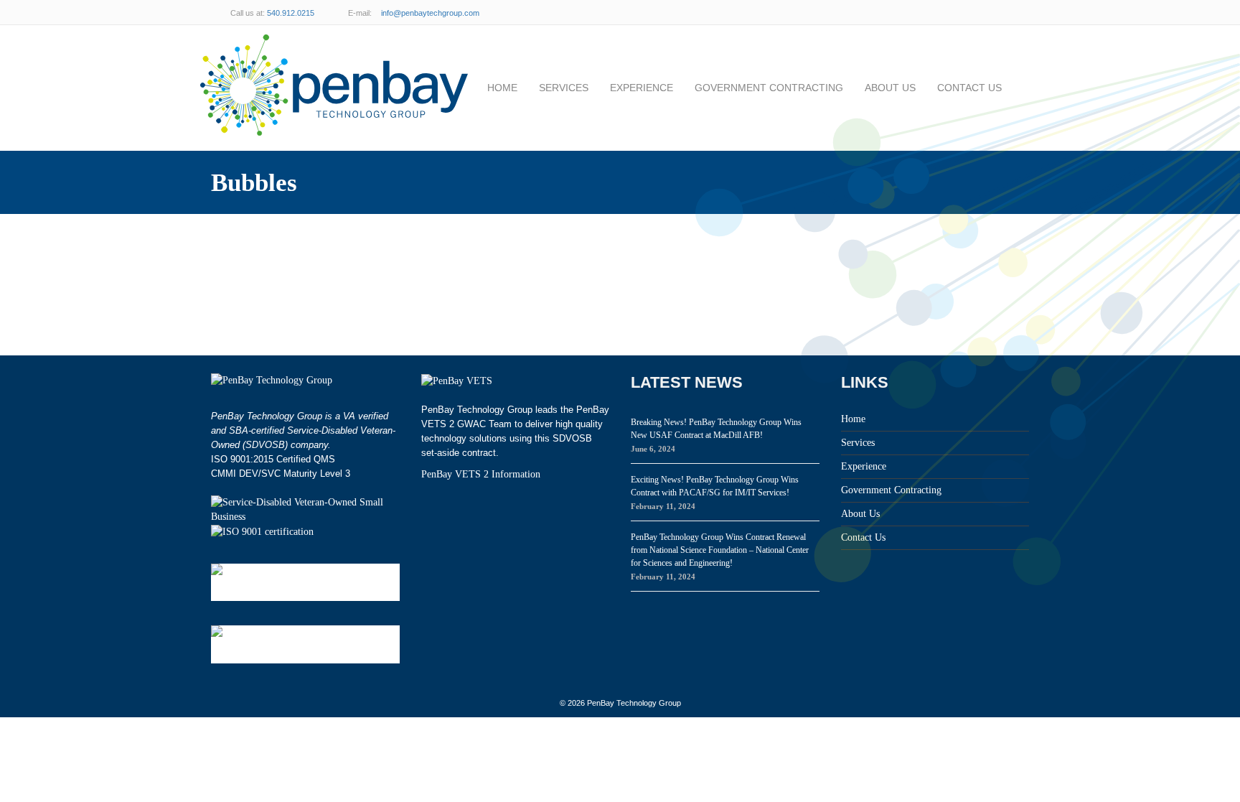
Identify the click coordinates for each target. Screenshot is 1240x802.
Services (563, 87)
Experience (641, 87)
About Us (890, 87)
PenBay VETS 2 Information (480, 474)
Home (502, 87)
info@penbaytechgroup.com (430, 13)
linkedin (986, 12)
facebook (1014, 12)
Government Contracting (769, 87)
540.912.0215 (290, 13)
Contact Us (969, 87)
